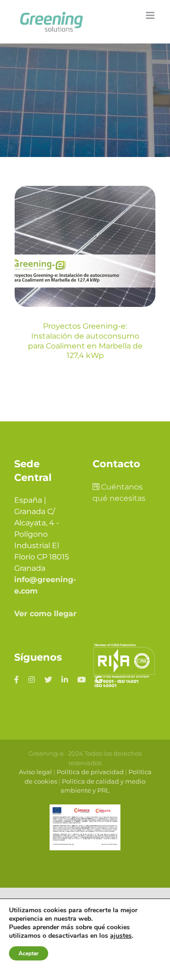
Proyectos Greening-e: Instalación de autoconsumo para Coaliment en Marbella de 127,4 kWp (85, 341)
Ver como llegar (45, 613)
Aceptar (28, 953)
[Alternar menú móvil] (151, 15)
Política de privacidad (90, 772)
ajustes (121, 936)
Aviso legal (35, 772)
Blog (85, 291)
